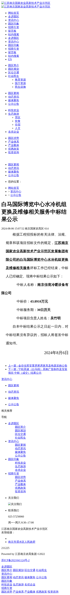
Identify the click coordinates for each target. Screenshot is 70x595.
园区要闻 (13, 164)
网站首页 (13, 12)
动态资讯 (13, 168)
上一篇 (37, 365)
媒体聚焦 (13, 171)
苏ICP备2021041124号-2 (15, 560)
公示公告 (13, 175)
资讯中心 (15, 191)
